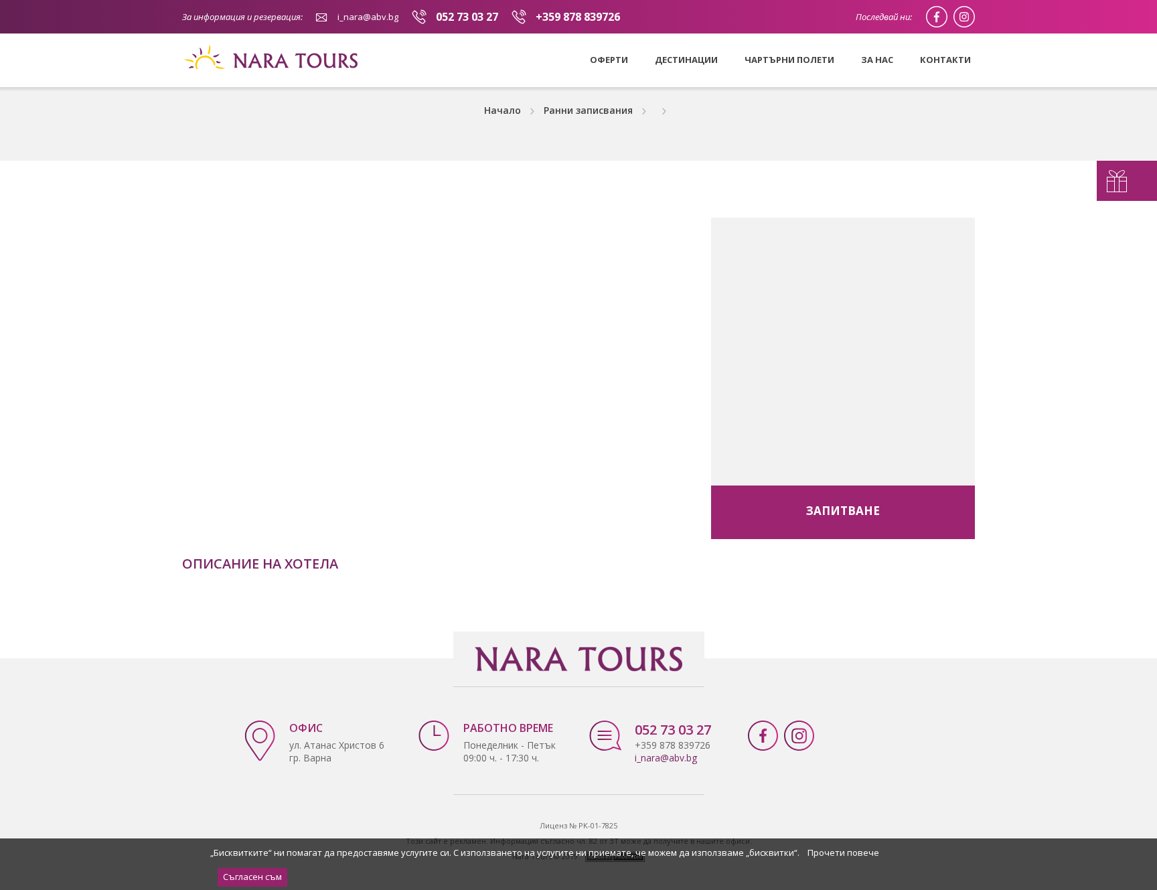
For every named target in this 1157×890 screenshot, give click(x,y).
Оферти (609, 60)
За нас (877, 60)
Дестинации (686, 60)
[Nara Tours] (274, 83)
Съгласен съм (252, 877)
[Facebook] (936, 16)
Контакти (945, 60)
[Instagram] (964, 16)
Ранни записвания (588, 110)
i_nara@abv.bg (367, 17)
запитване (843, 510)
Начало (502, 110)
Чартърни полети (789, 60)
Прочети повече (843, 852)
